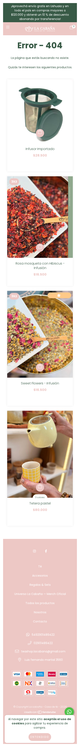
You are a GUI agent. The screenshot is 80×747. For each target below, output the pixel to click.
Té (40, 566)
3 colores (40, 497)
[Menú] (8, 28)
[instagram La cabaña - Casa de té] (34, 551)
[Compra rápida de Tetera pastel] (40, 487)
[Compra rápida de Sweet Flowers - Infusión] (40, 367)
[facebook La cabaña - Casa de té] (46, 551)
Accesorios (40, 576)
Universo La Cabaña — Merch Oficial (40, 594)
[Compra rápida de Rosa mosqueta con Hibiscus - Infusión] (40, 248)
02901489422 (43, 643)
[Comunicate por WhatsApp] (69, 711)
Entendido (40, 737)
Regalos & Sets (40, 585)
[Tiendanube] (40, 713)
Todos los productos (40, 603)
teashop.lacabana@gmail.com (43, 651)
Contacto (40, 621)
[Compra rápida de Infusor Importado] (40, 133)
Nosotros (40, 612)
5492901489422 (43, 635)
